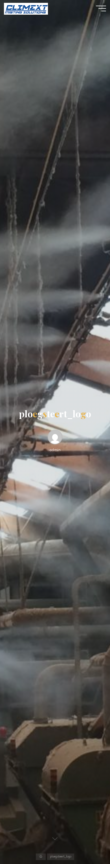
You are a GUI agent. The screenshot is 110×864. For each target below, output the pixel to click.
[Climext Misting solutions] (26, 8)
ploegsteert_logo (60, 857)
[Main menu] (101, 8)
